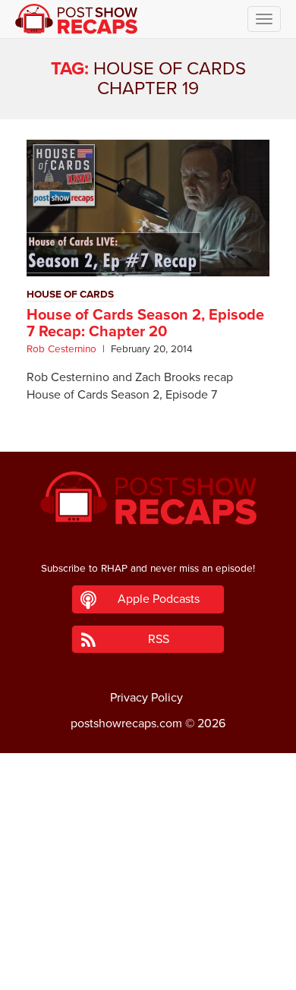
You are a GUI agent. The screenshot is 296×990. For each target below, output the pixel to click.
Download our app (148, 969)
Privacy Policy (146, 697)
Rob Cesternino (61, 349)
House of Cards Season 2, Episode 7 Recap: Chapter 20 (145, 323)
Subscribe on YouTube (148, 935)
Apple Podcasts (159, 599)
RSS (158, 639)
